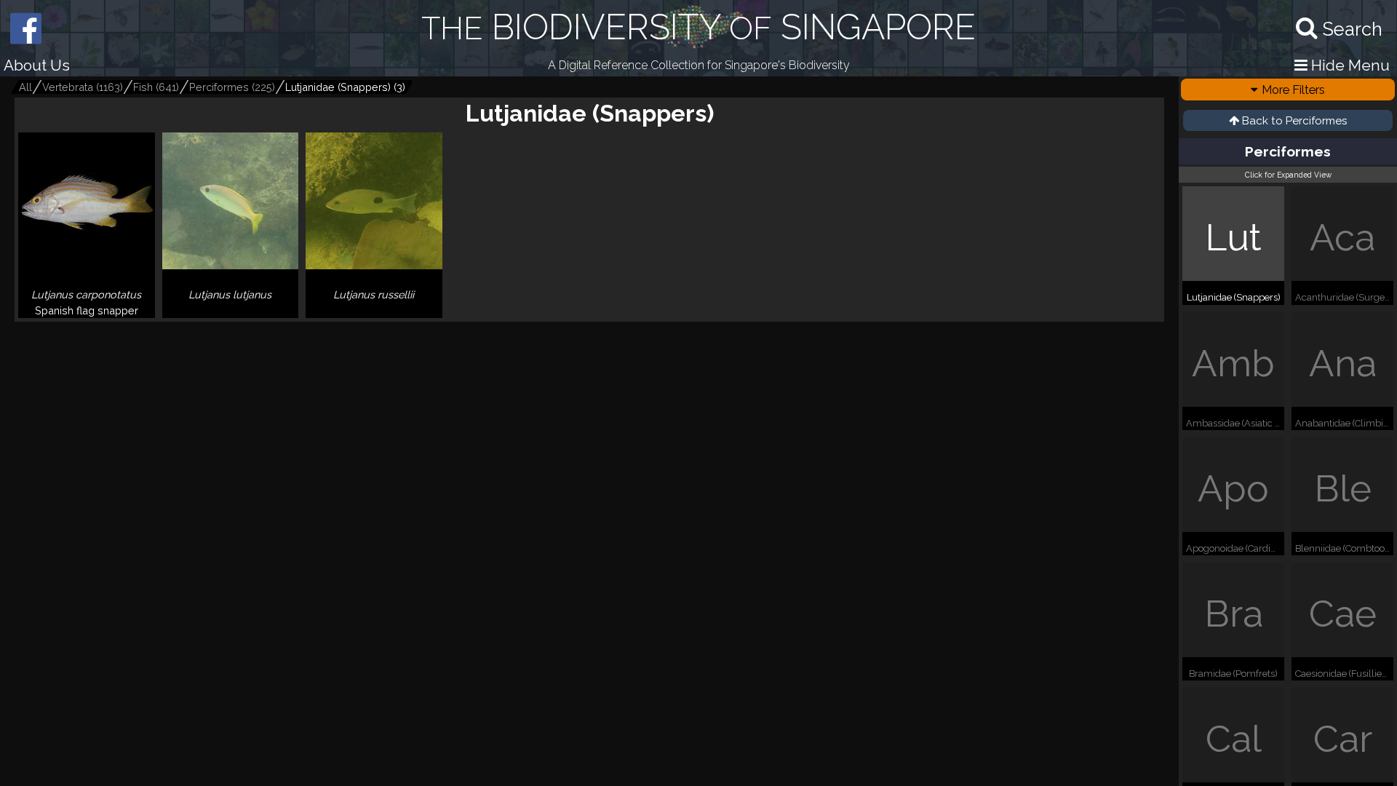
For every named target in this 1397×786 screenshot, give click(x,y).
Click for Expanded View (1288, 174)
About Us (37, 65)
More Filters (1293, 89)
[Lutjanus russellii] (374, 312)
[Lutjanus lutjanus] (231, 312)
